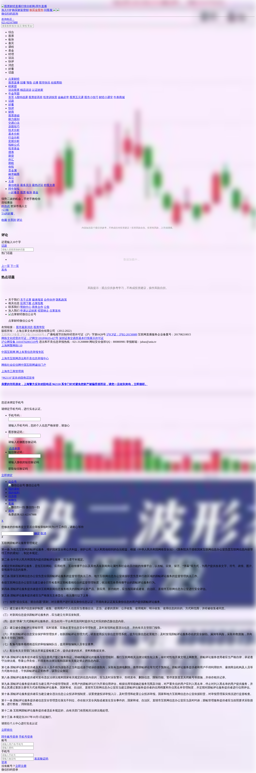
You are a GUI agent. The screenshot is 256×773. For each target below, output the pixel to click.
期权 (11, 163)
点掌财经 (14, 78)
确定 (37, 533)
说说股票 (14, 89)
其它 (11, 177)
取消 (43, 533)
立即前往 (7, 729)
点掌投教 (37, 303)
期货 (11, 155)
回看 (23, 82)
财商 (11, 111)
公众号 (12, 481)
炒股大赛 (49, 185)
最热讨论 (37, 185)
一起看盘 (14, 192)
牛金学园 (14, 93)
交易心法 (14, 122)
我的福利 (14, 492)
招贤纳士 (43, 310)
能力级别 (14, 119)
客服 (11, 503)
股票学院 (39, 327)
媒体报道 (37, 299)
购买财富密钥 (20, 10)
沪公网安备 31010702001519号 (19, 341)
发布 (4, 269)
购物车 (12, 499)
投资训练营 (50, 97)
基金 (35, 192)
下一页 (14, 265)
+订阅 (5, 209)
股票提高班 (35, 97)
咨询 (11, 510)
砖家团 (12, 86)
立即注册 (20, 765)
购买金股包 (36, 10)
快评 (11, 108)
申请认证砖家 (28, 310)
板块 (29, 192)
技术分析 (14, 130)
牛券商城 (119, 97)
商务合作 (37, 306)
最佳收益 (14, 185)
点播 (35, 82)
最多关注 (25, 185)
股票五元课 (77, 97)
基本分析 (14, 133)
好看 (11, 104)
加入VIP (6, 10)
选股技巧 (14, 126)
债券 (11, 152)
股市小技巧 (91, 97)
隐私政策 (61, 299)
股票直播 (14, 82)
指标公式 (14, 144)
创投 (11, 166)
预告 (29, 82)
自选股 (12, 496)
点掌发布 (55, 310)
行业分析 (14, 137)
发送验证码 (41, 758)
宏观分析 (14, 141)
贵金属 (12, 170)
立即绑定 (7, 475)
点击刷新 (14, 448)
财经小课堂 (106, 97)
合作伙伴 (49, 299)
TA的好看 (7, 213)
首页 (11, 97)
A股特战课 (21, 97)
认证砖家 (37, 89)
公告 (46, 306)
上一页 (5, 265)
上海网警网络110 (11, 345)
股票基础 (14, 115)
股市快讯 (44, 82)
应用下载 (25, 303)
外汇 (11, 159)
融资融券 (14, 174)
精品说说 (25, 89)
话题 (11, 100)
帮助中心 (25, 306)
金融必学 (63, 97)
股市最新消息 (24, 327)
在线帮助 (56, 82)
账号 (4, 740)
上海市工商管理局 (12, 371)
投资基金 (14, 148)
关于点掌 (25, 299)
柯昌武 (5, 206)
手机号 (5, 751)
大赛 (11, 181)
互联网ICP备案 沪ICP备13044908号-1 (23, 334)
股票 (23, 192)
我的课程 (14, 488)
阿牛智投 (14, 188)
